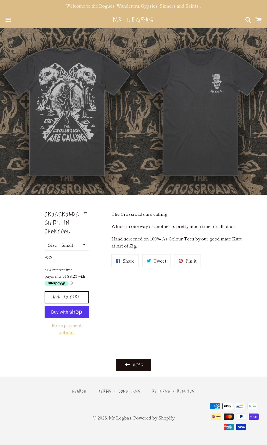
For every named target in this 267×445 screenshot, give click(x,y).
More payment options (67, 328)
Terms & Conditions (119, 391)
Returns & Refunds (174, 391)
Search (79, 391)
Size (52, 244)
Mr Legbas (133, 20)
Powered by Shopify (153, 417)
